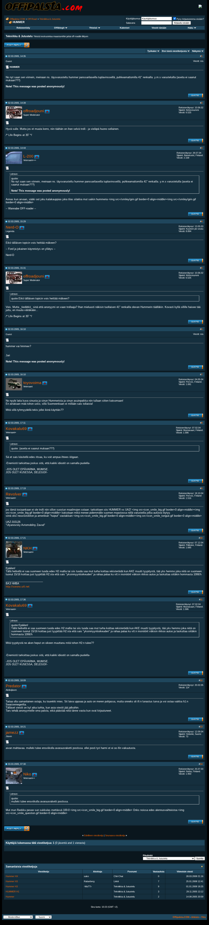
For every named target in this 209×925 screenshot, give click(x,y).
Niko (27, 774)
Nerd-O (12, 227)
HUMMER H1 (12, 891)
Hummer (10, 896)
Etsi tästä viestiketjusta (174, 51)
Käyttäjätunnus (133, 18)
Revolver (13, 494)
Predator (13, 686)
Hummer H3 (12, 881)
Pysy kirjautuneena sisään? (190, 19)
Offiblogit (59, 28)
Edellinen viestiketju (93, 835)
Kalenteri (124, 28)
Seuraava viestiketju (115, 835)
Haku (190, 28)
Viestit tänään (159, 28)
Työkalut (152, 51)
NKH (27, 548)
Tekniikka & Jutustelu (49, 19)
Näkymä (196, 51)
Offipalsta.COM (17, 19)
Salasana (130, 23)
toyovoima (32, 383)
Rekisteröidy (23, 28)
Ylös (203, 917)
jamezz (12, 732)
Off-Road (32, 19)
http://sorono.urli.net (17, 586)
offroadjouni (33, 111)
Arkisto (195, 917)
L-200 (28, 156)
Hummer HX (12, 876)
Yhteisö (93, 28)
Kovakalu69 (16, 428)
